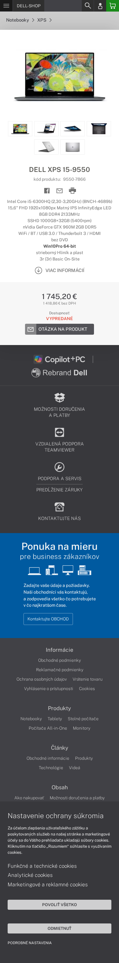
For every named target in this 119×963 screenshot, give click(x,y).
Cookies (87, 688)
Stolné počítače (83, 718)
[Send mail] (60, 191)
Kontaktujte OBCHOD (48, 618)
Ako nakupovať (29, 797)
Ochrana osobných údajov (41, 679)
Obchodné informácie (48, 758)
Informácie (59, 650)
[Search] (87, 6)
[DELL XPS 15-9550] (59, 75)
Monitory (81, 728)
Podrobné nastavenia (30, 943)
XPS (42, 20)
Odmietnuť (59, 928)
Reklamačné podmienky (59, 669)
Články (59, 748)
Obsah (60, 787)
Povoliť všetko (59, 904)
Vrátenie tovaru (88, 679)
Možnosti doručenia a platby (77, 797)
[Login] (100, 6)
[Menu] (6, 6)
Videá (74, 767)
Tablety (55, 718)
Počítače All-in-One (48, 728)
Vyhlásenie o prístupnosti (48, 688)
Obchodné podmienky (59, 660)
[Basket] (112, 6)
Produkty (59, 708)
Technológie (51, 767)
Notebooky (18, 20)
